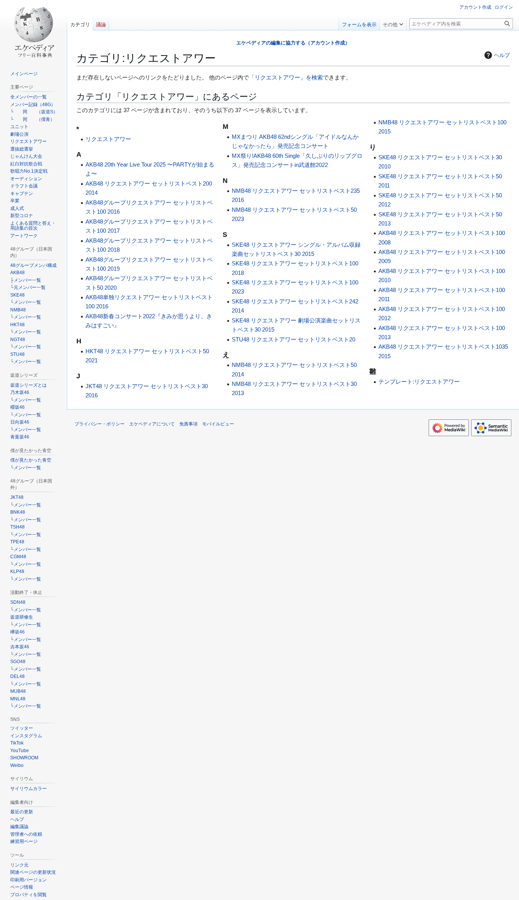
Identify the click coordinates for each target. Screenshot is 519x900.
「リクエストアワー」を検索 (286, 77)
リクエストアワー (108, 139)
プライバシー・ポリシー (99, 424)
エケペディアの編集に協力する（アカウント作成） (293, 43)
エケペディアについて (152, 424)
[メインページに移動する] (33, 30)
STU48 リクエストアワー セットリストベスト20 (293, 339)
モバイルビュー (218, 424)
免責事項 (188, 424)
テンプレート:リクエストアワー (419, 381)
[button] (393, 22)
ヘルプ (502, 55)
